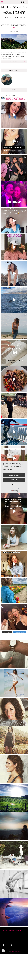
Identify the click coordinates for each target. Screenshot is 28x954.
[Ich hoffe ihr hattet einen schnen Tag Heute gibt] (14, 826)
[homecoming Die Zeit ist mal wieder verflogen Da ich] (14, 711)
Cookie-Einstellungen (21, 940)
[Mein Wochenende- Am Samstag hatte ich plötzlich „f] (14, 590)
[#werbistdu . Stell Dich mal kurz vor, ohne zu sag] (14, 273)
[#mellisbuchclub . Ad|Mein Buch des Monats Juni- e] (14, 353)
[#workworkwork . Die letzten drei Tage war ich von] (14, 537)
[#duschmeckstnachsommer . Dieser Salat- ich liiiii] (14, 379)
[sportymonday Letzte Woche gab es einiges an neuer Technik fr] (14, 654)
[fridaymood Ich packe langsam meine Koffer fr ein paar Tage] (14, 797)
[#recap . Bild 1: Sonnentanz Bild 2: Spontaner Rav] (14, 326)
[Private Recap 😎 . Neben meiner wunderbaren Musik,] (14, 194)
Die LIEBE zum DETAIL (14, 7)
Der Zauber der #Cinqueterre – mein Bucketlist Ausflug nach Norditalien (14, 24)
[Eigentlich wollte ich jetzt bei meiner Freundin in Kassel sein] (14, 912)
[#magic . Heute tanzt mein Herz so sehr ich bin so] (14, 300)
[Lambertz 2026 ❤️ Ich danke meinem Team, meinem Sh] (14, 168)
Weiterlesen (14, 61)
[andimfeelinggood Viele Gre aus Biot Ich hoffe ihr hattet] (14, 683)
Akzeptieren (14, 475)
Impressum (4, 930)
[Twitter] (26, 2)
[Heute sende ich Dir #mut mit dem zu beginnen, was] (14, 564)
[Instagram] (24, 2)
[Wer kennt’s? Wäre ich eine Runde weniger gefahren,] (14, 511)
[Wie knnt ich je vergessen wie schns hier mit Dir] (14, 854)
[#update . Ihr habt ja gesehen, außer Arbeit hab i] (14, 220)
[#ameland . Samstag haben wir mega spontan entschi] (14, 432)
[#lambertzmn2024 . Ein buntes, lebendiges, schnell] (14, 617)
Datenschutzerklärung (15, 930)
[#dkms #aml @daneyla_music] (14, 141)
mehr (14, 485)
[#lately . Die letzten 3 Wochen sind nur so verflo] (14, 405)
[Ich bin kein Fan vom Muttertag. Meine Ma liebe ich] (14, 458)
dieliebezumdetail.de (15, 951)
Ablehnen (14, 480)
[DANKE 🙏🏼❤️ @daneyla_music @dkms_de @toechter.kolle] (14, 115)
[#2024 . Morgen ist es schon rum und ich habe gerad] (14, 247)
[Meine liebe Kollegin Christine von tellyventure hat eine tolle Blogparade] (14, 769)
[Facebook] (21, 2)
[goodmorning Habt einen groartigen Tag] (14, 740)
